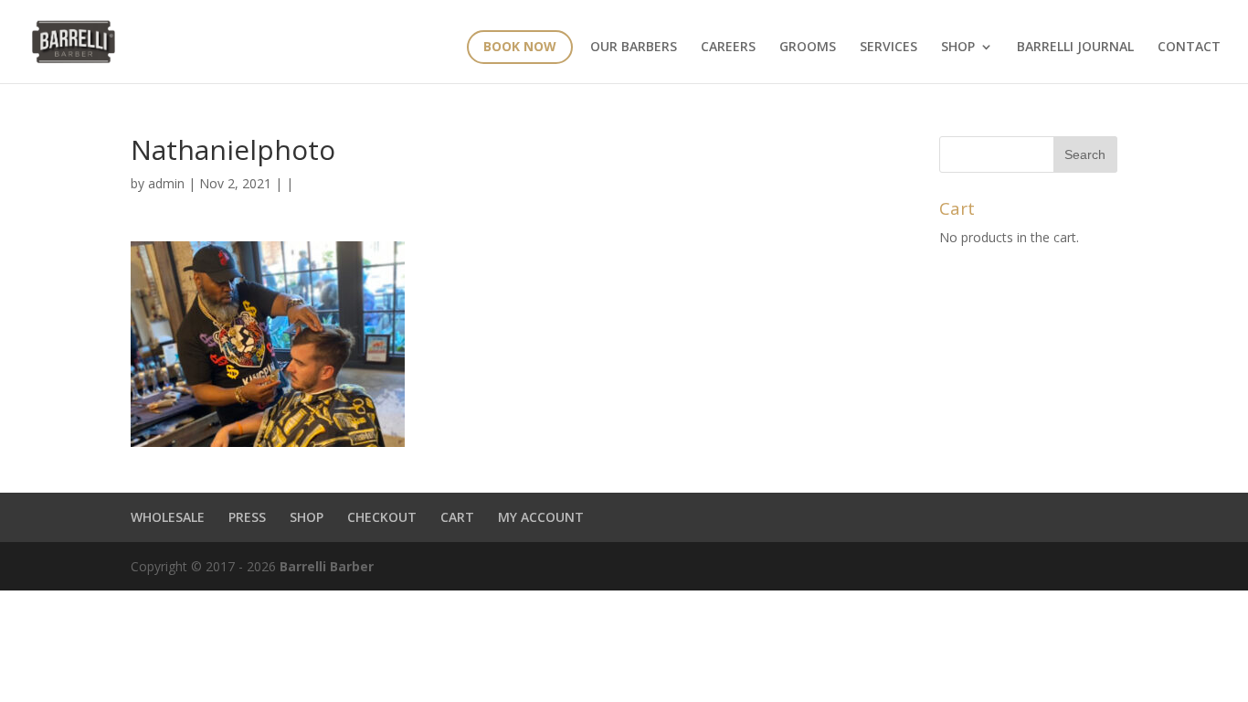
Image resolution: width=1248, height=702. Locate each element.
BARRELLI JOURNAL (1075, 47)
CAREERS (728, 47)
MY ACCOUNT (541, 517)
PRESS (247, 517)
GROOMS (807, 47)
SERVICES (888, 47)
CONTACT (1189, 47)
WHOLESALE (168, 517)
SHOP (306, 517)
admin (166, 183)
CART (457, 517)
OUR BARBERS (633, 47)
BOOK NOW (519, 46)
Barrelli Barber (327, 566)
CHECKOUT (382, 517)
